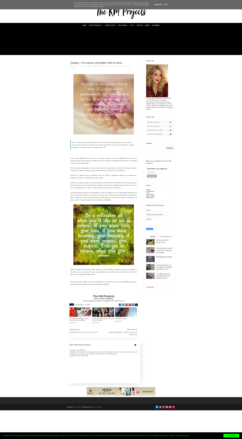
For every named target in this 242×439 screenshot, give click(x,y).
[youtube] (160, 407)
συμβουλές (74, 68)
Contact (139, 25)
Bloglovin (113, 300)
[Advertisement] (121, 42)
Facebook (92, 300)
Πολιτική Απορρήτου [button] (182, 435)
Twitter (85, 300)
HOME (148, 190)
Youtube (106, 300)
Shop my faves (150, 196)
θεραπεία (123, 66)
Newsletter (110, 25)
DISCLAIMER (150, 194)
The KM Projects (95, 25)
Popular (153, 236)
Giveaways (156, 25)
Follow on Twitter (153, 122)
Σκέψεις (128, 66)
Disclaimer (122, 25)
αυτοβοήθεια (100, 66)
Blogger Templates (96, 407)
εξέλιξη (117, 66)
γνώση (107, 66)
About (147, 25)
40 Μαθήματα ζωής (120, 318)
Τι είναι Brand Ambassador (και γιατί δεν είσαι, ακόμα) (103, 319)
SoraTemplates (77, 407)
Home (84, 25)
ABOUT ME (149, 198)
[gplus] (166, 407)
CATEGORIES (150, 191)
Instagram (120, 300)
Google (99, 300)
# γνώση (87, 304)
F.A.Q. (132, 25)
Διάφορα (111, 66)
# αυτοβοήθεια (79, 304)
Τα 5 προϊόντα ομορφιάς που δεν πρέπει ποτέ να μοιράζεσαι (79, 319)
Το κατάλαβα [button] (231, 435)
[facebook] (163, 407)
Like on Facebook (153, 126)
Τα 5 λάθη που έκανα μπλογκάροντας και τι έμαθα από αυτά (163, 276)
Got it (166, 4)
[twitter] (157, 407)
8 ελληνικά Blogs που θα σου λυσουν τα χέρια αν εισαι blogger (164, 250)
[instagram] (170, 407)
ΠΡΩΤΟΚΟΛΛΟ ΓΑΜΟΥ (164, 257)
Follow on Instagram (154, 134)
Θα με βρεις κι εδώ (166, 237)
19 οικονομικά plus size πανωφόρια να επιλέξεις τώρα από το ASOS (164, 267)
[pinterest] (173, 407)
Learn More (158, 4)
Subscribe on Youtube (155, 130)
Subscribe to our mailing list (157, 169)
